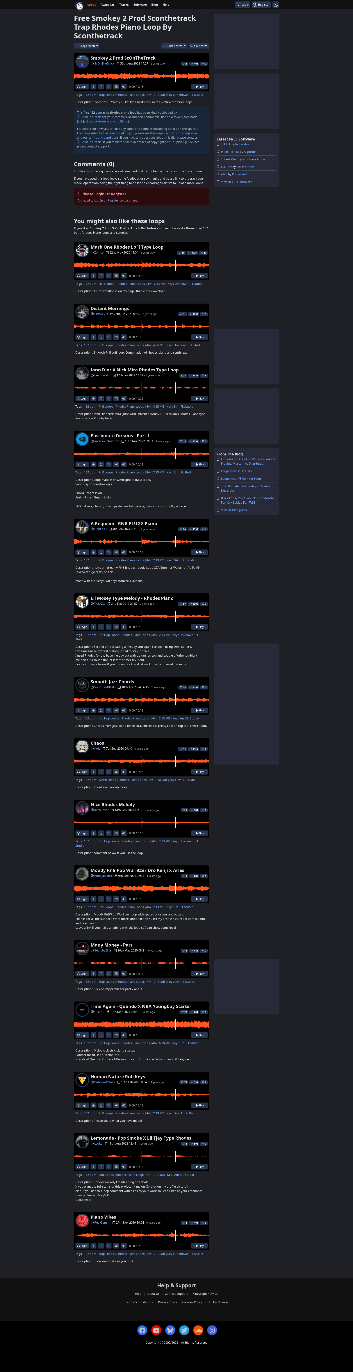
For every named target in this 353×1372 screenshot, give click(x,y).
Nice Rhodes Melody (113, 804)
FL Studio (196, 95)
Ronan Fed (239, 174)
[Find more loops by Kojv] (93, 772)
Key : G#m (174, 560)
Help (166, 5)
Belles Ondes (245, 167)
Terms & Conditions (139, 1302)
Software (140, 5)
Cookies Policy (192, 1302)
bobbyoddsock (104, 1082)
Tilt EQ (225, 144)
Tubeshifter (229, 159)
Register (113, 200)
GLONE (99, 1012)
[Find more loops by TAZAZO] (93, 627)
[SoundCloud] (198, 1330)
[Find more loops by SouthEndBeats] (93, 710)
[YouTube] (156, 1330)
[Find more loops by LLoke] (93, 1167)
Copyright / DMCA (205, 1294)
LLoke (98, 1143)
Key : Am (172, 472)
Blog (154, 5)
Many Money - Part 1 (113, 945)
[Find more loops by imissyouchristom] (93, 464)
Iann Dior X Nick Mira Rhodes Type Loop (135, 370)
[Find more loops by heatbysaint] (93, 398)
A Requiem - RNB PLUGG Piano (124, 523)
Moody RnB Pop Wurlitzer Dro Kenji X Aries (137, 870)
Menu (88, 46)
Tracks (124, 5)
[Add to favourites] (108, 86)
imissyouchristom (106, 441)
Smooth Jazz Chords (112, 681)
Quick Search (174, 46)
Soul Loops (106, 1175)
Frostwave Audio (253, 159)
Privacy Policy (167, 1302)
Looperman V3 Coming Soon (241, 479)
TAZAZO (99, 604)
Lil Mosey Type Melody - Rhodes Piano (132, 598)
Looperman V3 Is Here (236, 471)
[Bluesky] (170, 1330)
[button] (275, 4)
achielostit (101, 810)
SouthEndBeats (105, 687)
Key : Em (172, 407)
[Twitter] (184, 1330)
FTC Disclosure (217, 1302)
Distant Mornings (110, 308)
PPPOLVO (101, 314)
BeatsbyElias (103, 950)
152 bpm (90, 95)
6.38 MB (164, 1043)
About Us (153, 1294)
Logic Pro (187, 1113)
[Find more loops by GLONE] (93, 1035)
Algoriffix (250, 152)
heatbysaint (102, 375)
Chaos (97, 743)
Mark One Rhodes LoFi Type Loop (127, 247)
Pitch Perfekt (230, 152)
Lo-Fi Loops (106, 284)
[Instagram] (212, 1330)
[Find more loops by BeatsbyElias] (93, 974)
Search (201, 46)
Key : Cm (173, 982)
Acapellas (108, 5)
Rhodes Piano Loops (130, 95)
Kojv (97, 748)
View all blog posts (234, 510)
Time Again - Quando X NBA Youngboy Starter (141, 1006)
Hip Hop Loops (109, 635)
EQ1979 (226, 167)
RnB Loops (106, 345)
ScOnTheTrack (104, 63)
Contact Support (176, 1294)
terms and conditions (113, 121)
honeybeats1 (103, 876)
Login (83, 86)
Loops (91, 5)
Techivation (243, 144)
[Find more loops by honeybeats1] (93, 899)
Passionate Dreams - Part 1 (120, 435)
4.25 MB (158, 345)
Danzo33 (100, 529)
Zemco (99, 252)
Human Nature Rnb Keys (118, 1076)
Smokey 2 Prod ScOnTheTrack (123, 58)
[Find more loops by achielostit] (93, 833)
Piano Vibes (103, 1217)
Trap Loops (106, 95)
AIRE (224, 174)
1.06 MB (161, 780)
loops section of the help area (176, 133)
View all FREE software (236, 182)
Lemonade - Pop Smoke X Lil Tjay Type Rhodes (141, 1138)
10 (205, 252)
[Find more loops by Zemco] (93, 276)
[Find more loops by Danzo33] (93, 552)
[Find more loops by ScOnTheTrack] (93, 87)
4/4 (149, 95)
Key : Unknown (177, 95)
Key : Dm (173, 1113)
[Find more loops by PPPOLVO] (93, 337)
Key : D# (175, 780)
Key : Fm (178, 718)
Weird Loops (107, 780)
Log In (98, 200)
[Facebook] (142, 1330)
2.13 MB (159, 95)
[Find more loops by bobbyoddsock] (93, 1105)
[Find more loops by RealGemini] (93, 1246)
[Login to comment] (116, 87)
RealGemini (102, 1222)
